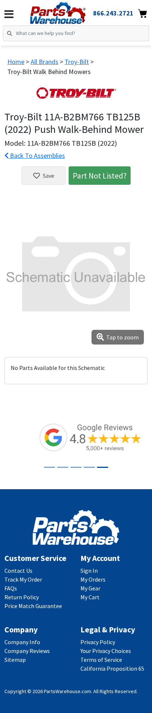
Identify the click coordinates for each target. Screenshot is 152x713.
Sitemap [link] (15, 659)
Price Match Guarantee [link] (33, 606)
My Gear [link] (90, 588)
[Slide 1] (49, 467)
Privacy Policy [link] (97, 642)
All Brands (44, 61)
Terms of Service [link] (101, 659)
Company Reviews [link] (27, 650)
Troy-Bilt (77, 61)
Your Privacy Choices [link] (105, 650)
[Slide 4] (89, 467)
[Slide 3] (76, 467)
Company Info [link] (22, 642)
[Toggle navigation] (9, 14)
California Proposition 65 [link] (112, 668)
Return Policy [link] (21, 597)
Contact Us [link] (18, 570)
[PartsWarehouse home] (68, 10)
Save (48, 175)
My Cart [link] (90, 597)
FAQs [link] (10, 588)
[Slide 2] (62, 467)
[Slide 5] (102, 467)
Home (15, 61)
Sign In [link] (89, 570)
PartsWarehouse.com (67, 691)
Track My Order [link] (23, 579)
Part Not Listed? (100, 175)
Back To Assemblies (36, 155)
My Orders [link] (93, 579)
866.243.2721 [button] (113, 13)
